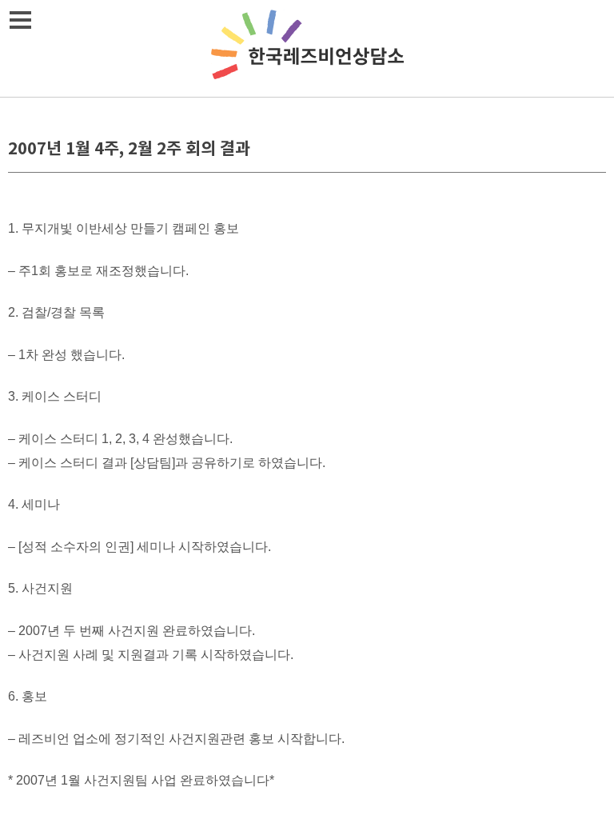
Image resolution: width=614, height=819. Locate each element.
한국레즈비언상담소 (307, 48)
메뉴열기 (20, 20)
